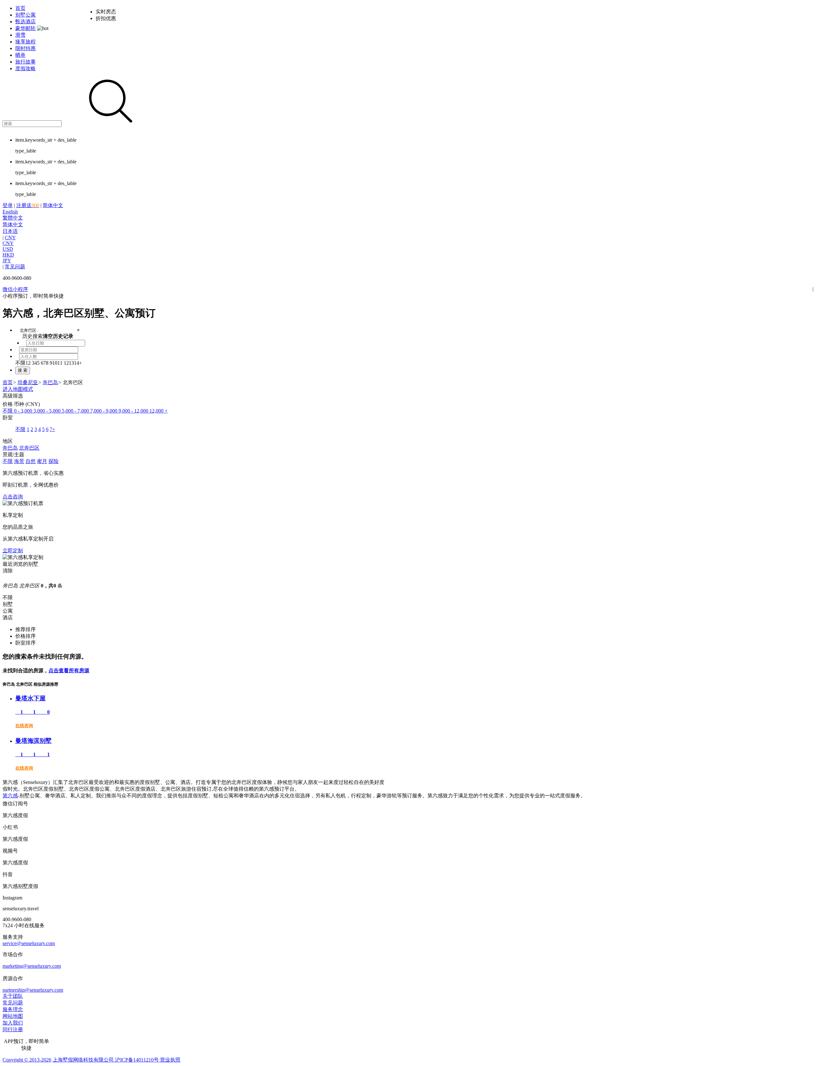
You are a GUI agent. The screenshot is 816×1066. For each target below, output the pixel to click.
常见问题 (15, 266)
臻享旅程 (25, 41)
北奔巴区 (29, 448)
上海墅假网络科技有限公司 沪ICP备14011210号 (106, 1059)
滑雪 (20, 35)
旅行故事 (25, 61)
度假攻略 (25, 68)
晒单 (20, 55)
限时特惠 (25, 48)
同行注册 (13, 1029)
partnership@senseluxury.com (33, 990)
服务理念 (13, 1009)
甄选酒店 (25, 21)
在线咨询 (24, 725)
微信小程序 (15, 289)
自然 (31, 461)
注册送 (27, 205)
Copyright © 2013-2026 (27, 1059)
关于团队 (13, 996)
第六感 (10, 795)
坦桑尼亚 (28, 382)
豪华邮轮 (25, 28)
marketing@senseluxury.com (32, 966)
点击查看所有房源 (68, 670)
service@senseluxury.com (29, 943)
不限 (8, 461)
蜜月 (42, 461)
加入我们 (13, 1022)
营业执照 (169, 1059)
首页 (20, 8)
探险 (53, 461)
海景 (19, 461)
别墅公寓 (25, 15)
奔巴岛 (50, 382)
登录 (8, 205)
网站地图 (13, 1016)
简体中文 (33, 218)
